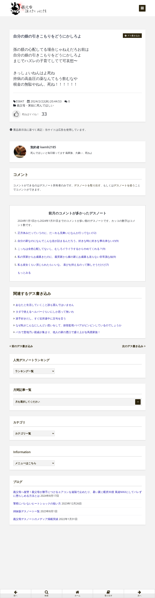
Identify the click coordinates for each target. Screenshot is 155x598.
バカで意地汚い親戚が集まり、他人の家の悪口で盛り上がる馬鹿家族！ (58, 332)
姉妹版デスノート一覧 (26, 511)
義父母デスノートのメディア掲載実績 (35, 519)
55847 (20, 101)
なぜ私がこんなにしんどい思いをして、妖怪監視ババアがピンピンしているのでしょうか (69, 325)
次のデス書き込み (133, 346)
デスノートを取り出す (87, 185)
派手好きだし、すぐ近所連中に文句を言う (41, 318)
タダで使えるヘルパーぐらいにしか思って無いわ (45, 311)
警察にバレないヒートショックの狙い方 (37, 503)
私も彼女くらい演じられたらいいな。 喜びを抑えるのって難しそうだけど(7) (63, 264)
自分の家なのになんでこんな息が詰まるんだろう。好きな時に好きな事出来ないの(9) (68, 241)
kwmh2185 (48, 147)
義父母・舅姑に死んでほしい (35, 105)
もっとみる (24, 272)
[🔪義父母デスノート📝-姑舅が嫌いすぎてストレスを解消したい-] (28, 8)
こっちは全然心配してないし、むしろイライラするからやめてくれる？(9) (61, 249)
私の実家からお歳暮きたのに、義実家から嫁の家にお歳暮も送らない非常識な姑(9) (67, 256)
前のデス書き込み (22, 346)
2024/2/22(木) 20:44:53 (46, 101)
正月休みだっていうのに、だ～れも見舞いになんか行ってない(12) (57, 233)
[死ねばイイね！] (25, 114)
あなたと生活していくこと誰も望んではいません (45, 305)
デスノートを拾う (124, 185)
